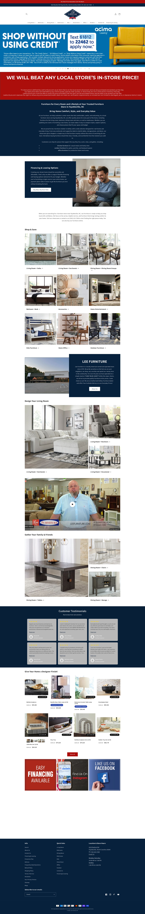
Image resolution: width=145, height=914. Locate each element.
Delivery (27, 862)
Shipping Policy (29, 871)
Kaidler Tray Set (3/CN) (105, 740)
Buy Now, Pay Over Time (40, 190)
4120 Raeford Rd (94, 847)
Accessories (63, 309)
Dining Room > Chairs (98, 568)
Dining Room (60, 853)
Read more (32, 632)
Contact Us (28, 853)
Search (27, 847)
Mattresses (60, 856)
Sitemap (27, 882)
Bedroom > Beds (32, 309)
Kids (58, 859)
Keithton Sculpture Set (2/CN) (83, 740)
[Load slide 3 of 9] (65, 68)
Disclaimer (28, 876)
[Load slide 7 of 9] (75, 68)
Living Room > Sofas (34, 268)
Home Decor (60, 862)
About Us (94, 389)
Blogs (26, 885)
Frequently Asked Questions (33, 865)
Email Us (91, 854)
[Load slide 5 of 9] (70, 68)
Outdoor (59, 868)
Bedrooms (60, 850)
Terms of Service (29, 874)
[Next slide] (85, 68)
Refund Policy (28, 868)
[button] (27, 14)
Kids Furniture (32, 348)
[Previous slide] (56, 68)
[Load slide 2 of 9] (62, 68)
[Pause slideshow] (88, 68)
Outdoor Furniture (97, 348)
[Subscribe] (54, 894)
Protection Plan (29, 859)
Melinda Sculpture (31, 702)
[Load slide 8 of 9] (78, 68)
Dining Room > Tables (34, 600)
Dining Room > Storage (99, 600)
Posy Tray (53, 740)
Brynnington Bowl (103, 702)
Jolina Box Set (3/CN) (32, 744)
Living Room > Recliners (99, 442)
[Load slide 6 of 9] (73, 68)
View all (72, 754)
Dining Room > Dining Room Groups (104, 268)
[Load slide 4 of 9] (68, 68)
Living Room (60, 847)
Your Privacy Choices (30, 879)
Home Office (63, 348)
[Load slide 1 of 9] (60, 68)
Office (58, 865)
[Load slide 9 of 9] (81, 68)
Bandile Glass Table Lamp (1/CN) (59, 702)
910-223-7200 (95, 852)
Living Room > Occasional (100, 472)
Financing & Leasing (30, 856)
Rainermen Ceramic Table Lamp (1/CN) (83, 702)
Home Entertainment (98, 309)
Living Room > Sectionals (68, 268)
